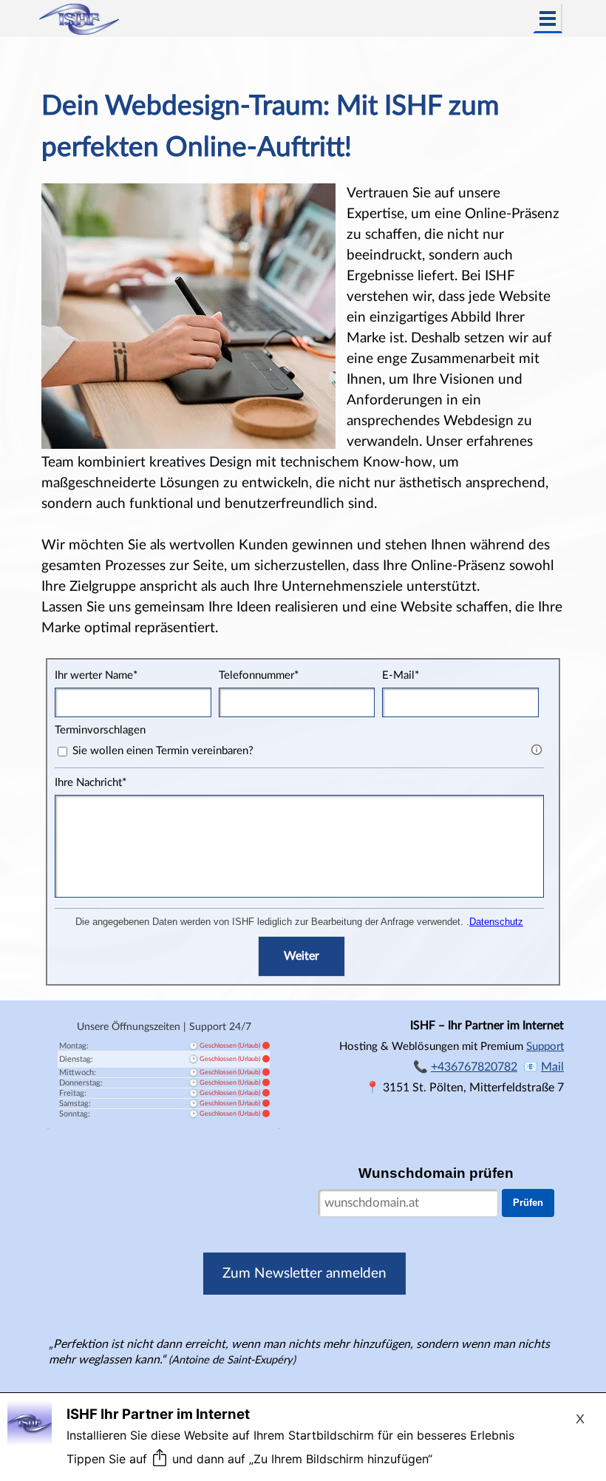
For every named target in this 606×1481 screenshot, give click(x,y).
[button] (552, 1067)
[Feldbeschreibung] (536, 749)
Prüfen (528, 1202)
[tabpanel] (302, 362)
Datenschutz (496, 921)
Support (545, 1046)
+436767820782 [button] (474, 1067)
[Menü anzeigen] (547, 18)
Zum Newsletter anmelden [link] (304, 1274)
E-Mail (400, 675)
